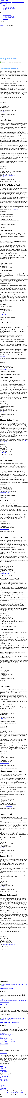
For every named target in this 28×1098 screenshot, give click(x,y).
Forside (2, 25)
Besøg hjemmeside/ (4, 411)
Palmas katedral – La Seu (6, 988)
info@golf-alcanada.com (9, 944)
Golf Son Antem (15, 209)
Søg (1, 21)
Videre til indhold (4, 0)
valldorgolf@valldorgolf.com (10, 175)
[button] (14, 12)
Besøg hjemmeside (4, 111)
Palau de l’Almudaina (5, 1004)
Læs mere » (3, 999)
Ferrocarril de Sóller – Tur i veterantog (10, 1022)
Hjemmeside (3, 314)
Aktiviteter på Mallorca (8, 7)
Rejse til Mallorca (7, 5)
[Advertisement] (14, 41)
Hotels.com (5, 10)
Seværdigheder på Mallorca (9, 8)
